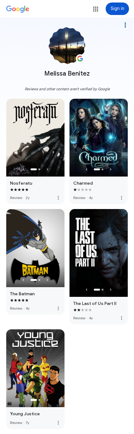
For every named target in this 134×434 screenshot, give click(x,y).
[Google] (17, 9)
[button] (95, 9)
